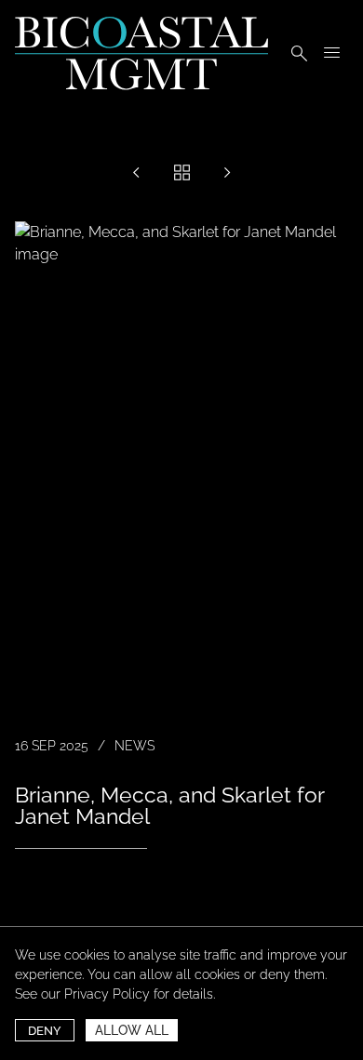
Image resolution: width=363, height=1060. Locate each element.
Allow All (131, 1030)
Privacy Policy (107, 994)
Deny (44, 1031)
